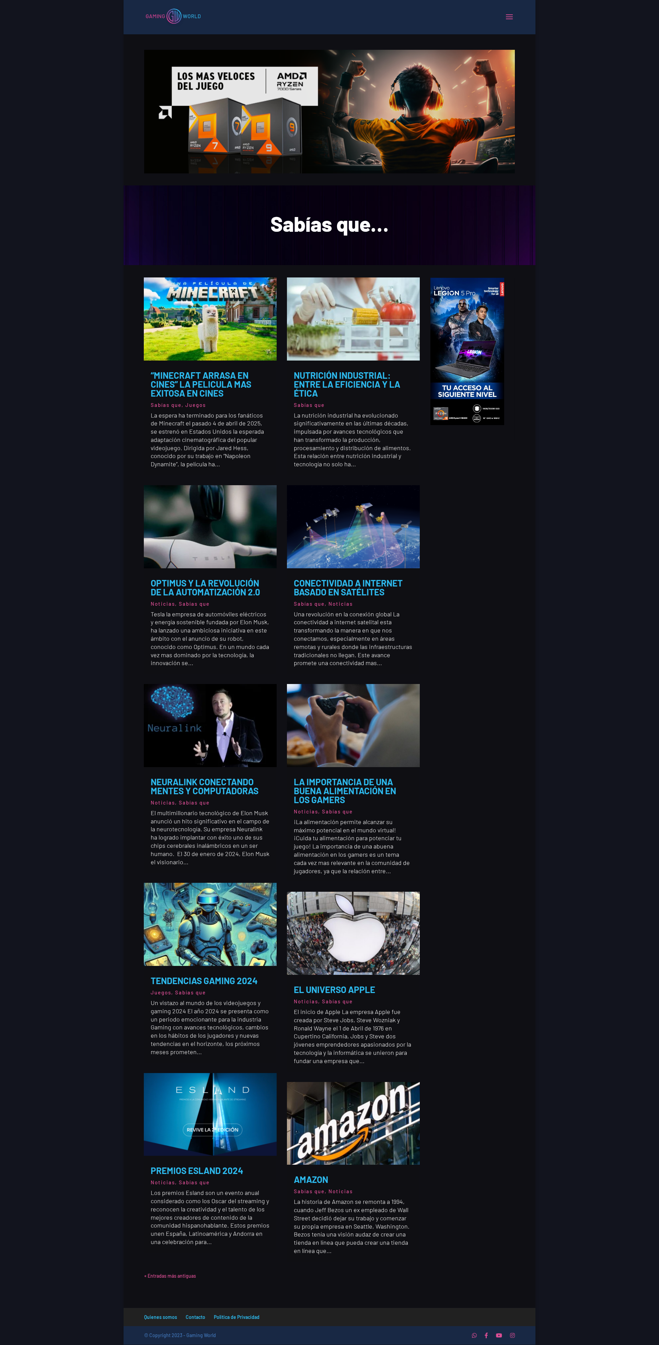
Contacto (195, 1317)
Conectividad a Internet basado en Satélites (348, 587)
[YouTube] (499, 1335)
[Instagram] (512, 1335)
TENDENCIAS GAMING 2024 (204, 980)
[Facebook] (486, 1335)
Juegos (195, 405)
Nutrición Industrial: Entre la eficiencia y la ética (347, 384)
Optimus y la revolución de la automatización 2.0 (205, 587)
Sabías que (166, 405)
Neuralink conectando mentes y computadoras (204, 786)
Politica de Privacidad (236, 1317)
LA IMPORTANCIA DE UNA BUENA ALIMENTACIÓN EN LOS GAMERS (345, 790)
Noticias (163, 604)
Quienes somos (160, 1317)
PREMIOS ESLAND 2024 (203, 1170)
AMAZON (311, 1179)
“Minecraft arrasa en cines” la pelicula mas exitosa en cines (201, 384)
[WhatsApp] (474, 1335)
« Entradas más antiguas (170, 1276)
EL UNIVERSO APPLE (334, 989)
